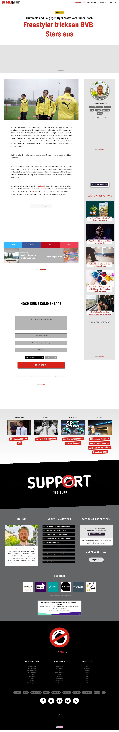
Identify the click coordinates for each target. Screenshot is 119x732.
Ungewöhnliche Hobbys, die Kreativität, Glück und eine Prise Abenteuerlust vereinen (100, 289)
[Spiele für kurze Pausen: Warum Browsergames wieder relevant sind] (100, 303)
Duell (98, 110)
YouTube (41, 186)
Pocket (69, 245)
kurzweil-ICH (59, 678)
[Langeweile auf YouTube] (68, 700)
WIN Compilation (32, 683)
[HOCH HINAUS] (59, 715)
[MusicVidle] (53, 587)
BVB (92, 110)
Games (32, 678)
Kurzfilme (32, 676)
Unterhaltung (32, 662)
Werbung (59, 12)
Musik (87, 670)
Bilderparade (32, 666)
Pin (50, 245)
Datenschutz (87, 692)
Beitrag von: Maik (100, 103)
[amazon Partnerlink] (28, 587)
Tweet (13, 245)
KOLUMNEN (100, 417)
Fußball (105, 110)
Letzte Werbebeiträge (100, 196)
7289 (62, 652)
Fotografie (59, 676)
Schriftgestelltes (59, 681)
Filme (32, 674)
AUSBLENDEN (61, 70)
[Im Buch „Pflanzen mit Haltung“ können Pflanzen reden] (100, 209)
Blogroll (17, 692)
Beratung (76, 692)
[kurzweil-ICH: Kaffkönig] (46, 431)
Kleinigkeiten (32, 672)
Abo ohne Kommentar (51, 357)
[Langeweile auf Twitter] (51, 700)
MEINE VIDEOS (73, 417)
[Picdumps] (78, 587)
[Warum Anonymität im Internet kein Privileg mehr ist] (100, 232)
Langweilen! (96, 560)
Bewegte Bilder (59, 672)
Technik (87, 678)
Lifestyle (87, 662)
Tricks (100, 113)
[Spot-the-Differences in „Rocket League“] (73, 433)
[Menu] (111, 2)
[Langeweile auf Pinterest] (76, 700)
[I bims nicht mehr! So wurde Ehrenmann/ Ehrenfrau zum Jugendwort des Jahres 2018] (100, 437)
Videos (59, 683)
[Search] (116, 2)
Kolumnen (87, 668)
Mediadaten (56, 692)
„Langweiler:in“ (90, 530)
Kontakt (46, 692)
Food (87, 666)
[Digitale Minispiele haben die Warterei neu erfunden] (100, 255)
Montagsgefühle (32, 670)
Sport (92, 107)
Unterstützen (36, 692)
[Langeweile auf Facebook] (43, 700)
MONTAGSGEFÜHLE (19, 417)
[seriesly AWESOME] (40, 587)
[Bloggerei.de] (59, 727)
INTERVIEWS (46, 417)
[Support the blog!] (59, 484)
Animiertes (59, 666)
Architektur (59, 668)
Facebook (44, 189)
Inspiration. (92, 2)
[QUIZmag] (66, 587)
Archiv (26, 692)
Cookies (97, 692)
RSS (104, 692)
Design (60, 674)
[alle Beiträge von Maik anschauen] (99, 90)
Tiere (87, 681)
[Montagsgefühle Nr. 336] (19, 433)
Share (32, 245)
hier (33, 192)
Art (59, 670)
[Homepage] (13, 2)
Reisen (87, 672)
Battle (107, 107)
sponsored (66, 692)
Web (87, 683)
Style (87, 676)
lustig (32, 681)
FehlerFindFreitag (32, 668)
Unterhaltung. (80, 2)
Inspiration (60, 662)
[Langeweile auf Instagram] (59, 700)
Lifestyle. (102, 2)
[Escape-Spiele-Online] (91, 587)
